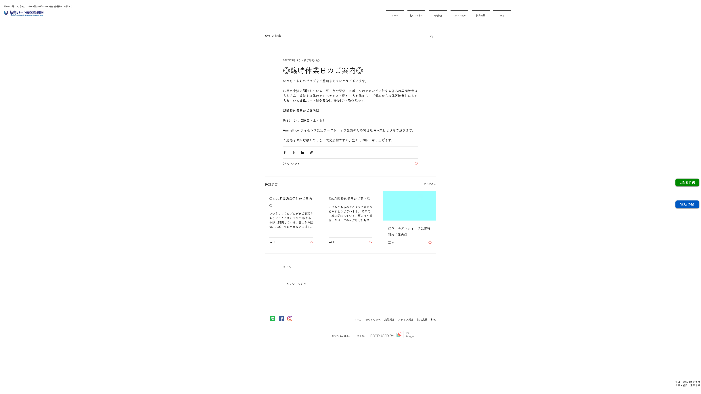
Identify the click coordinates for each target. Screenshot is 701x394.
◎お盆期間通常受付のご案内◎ (290, 202)
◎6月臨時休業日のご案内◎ (349, 198)
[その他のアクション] (416, 60)
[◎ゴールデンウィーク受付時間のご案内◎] (409, 206)
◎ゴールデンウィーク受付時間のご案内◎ (409, 231)
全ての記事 (273, 36)
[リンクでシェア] (311, 152)
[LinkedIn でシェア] (302, 152)
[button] (431, 36)
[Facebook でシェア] (284, 152)
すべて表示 (430, 184)
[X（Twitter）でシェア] (293, 152)
